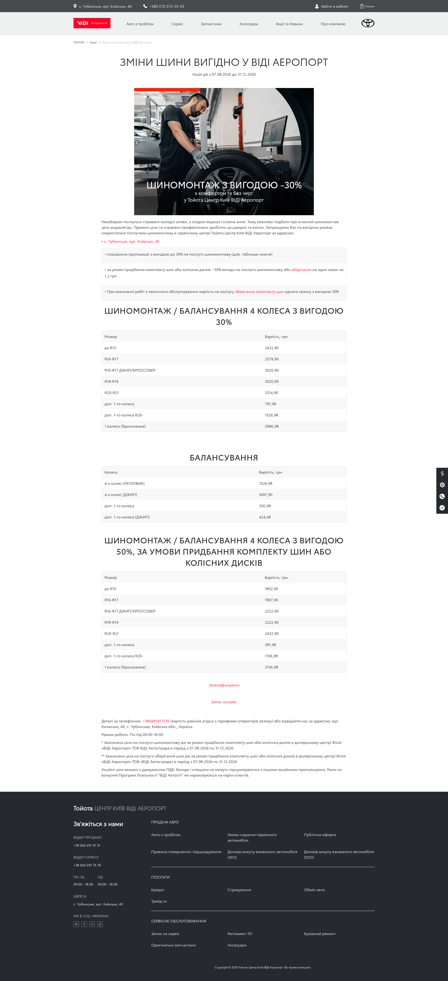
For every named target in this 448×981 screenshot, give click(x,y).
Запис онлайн (224, 701)
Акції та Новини (289, 23)
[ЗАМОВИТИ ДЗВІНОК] (442, 496)
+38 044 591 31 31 (87, 845)
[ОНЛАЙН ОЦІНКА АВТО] (442, 508)
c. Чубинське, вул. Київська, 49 (98, 904)
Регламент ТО (240, 933)
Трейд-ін (159, 901)
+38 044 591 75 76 (87, 865)
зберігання (301, 269)
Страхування (239, 889)
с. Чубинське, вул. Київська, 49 (131, 241)
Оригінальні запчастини (173, 944)
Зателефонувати (224, 684)
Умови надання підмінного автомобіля (252, 837)
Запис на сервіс (165, 933)
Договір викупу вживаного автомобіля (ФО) (263, 854)
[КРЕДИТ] (442, 473)
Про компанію (333, 23)
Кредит (157, 889)
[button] (367, 6)
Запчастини (211, 23)
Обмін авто (314, 889)
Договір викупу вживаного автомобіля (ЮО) (339, 854)
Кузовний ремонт (320, 933)
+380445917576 (156, 720)
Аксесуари (249, 23)
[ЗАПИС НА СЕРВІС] (442, 485)
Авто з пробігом (140, 23)
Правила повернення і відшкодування (186, 851)
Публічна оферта (320, 834)
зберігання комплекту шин (259, 291)
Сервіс (177, 23)
